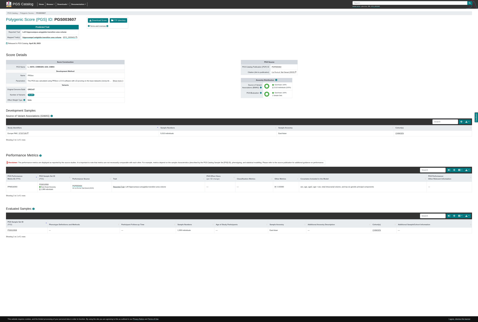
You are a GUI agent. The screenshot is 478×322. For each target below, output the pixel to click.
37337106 (23, 133)
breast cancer (356, 6)
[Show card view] (449, 170)
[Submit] (469, 3)
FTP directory (119, 20)
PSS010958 (44, 184)
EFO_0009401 (69, 37)
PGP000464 (276, 67)
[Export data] (467, 121)
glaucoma (364, 6)
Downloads (62, 4)
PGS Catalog (12, 13)
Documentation (77, 4)
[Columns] (460, 170)
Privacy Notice (138, 319)
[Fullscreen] (461, 121)
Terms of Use (153, 319)
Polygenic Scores (27, 13)
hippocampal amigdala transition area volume (42, 37)
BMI (369, 6)
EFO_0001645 (375, 6)
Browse (50, 4)
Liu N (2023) (283, 72)
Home (41, 4)
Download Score (99, 20)
